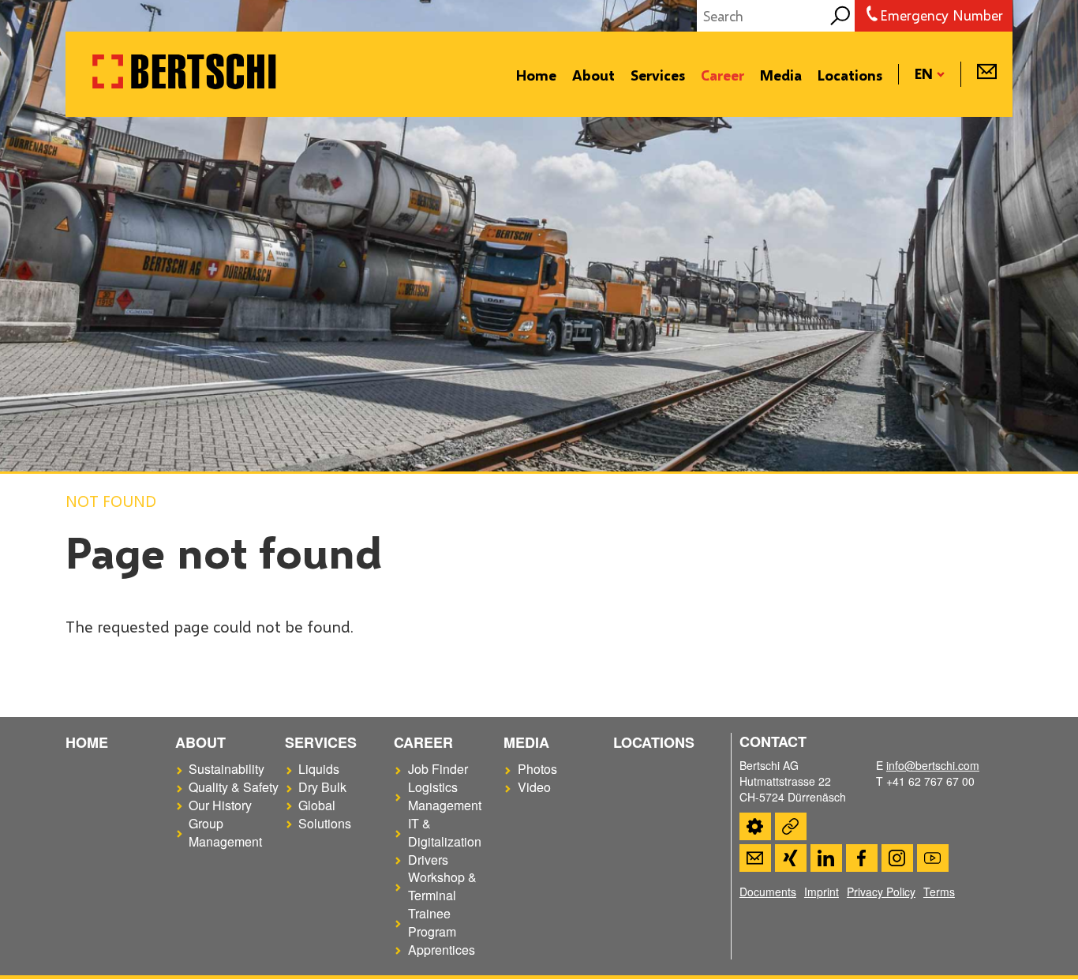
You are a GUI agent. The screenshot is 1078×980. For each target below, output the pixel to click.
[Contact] (987, 75)
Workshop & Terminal (442, 886)
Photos (537, 769)
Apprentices (441, 950)
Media (781, 75)
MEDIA (526, 742)
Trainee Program (432, 923)
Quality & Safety (234, 787)
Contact (755, 858)
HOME (87, 742)
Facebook (862, 858)
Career (722, 75)
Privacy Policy (881, 891)
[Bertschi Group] (183, 89)
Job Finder (438, 769)
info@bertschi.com (932, 765)
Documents (767, 891)
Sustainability (226, 769)
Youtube (933, 858)
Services (658, 75)
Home (536, 75)
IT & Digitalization (444, 832)
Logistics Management (444, 796)
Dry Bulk (322, 787)
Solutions (324, 823)
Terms (939, 891)
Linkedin (826, 858)
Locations (850, 75)
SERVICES (321, 742)
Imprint (821, 891)
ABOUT (200, 742)
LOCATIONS (653, 742)
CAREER (423, 742)
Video (534, 787)
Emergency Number (941, 15)
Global (316, 805)
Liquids (318, 769)
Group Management (225, 832)
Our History (220, 805)
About (593, 75)
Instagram (897, 858)
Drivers (428, 860)
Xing (791, 858)
